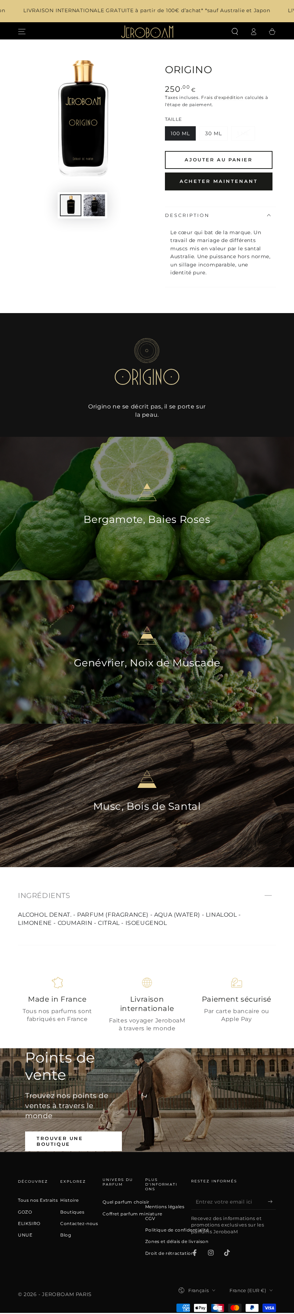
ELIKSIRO (29, 1223)
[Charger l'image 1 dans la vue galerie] (70, 205)
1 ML (246, 135)
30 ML (216, 135)
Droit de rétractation (169, 1253)
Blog (65, 1235)
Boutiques (72, 1212)
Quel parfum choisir (126, 1202)
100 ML (183, 135)
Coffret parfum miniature (132, 1213)
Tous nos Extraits (38, 1200)
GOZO (25, 1212)
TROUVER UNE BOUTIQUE (60, 1141)
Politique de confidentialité (177, 1230)
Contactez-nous (79, 1223)
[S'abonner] (272, 1201)
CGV (150, 1218)
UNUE (25, 1235)
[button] (235, 31)
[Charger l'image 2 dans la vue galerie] (94, 205)
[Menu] (22, 31)
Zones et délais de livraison (177, 1241)
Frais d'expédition (222, 97)
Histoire (69, 1200)
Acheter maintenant (219, 181)
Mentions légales (165, 1206)
